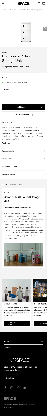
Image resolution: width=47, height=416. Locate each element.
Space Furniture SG (24, 3)
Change (31, 404)
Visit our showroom (22, 114)
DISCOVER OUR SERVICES (13, 323)
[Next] (45, 29)
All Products (11, 9)
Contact (7, 347)
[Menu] (3, 3)
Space (4, 9)
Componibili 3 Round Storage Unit (30, 9)
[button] (43, 3)
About (6, 341)
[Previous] (2, 29)
